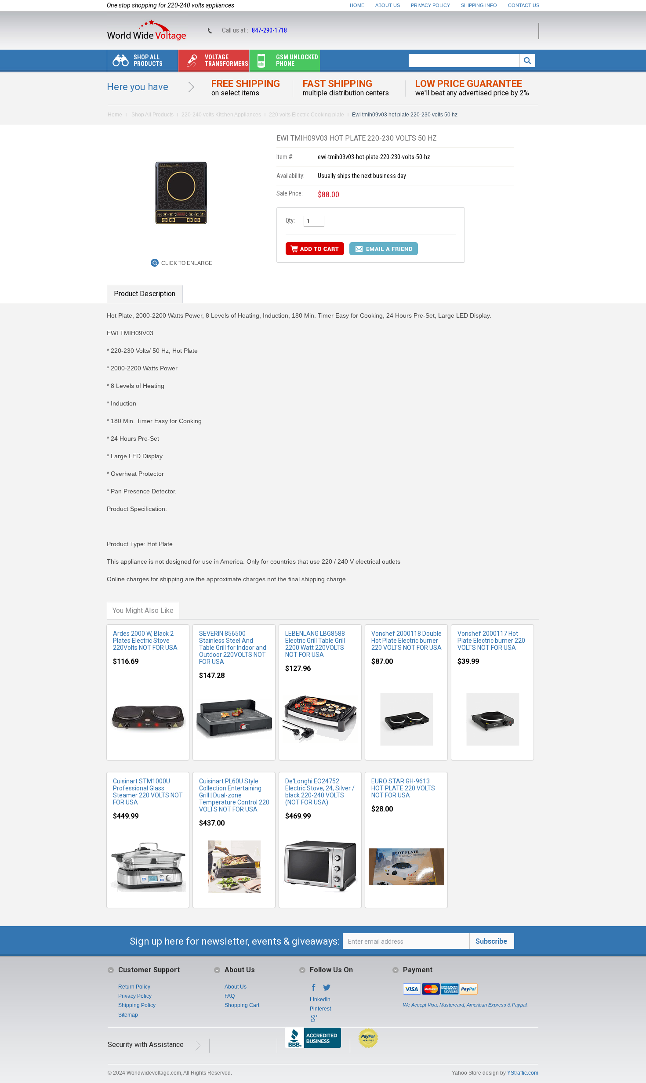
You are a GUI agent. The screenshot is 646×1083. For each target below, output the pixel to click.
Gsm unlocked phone (297, 60)
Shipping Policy (137, 1005)
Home (357, 5)
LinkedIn (320, 999)
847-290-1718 (269, 30)
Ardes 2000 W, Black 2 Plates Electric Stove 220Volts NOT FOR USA (145, 640)
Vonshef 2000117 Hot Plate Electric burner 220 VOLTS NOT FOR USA (491, 640)
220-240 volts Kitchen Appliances (221, 115)
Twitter (327, 989)
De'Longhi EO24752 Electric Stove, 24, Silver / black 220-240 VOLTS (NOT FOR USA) (320, 792)
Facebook (314, 989)
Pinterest (320, 1009)
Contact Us (523, 5)
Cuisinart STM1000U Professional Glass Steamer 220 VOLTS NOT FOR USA (148, 792)
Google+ (314, 1021)
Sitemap (128, 1015)
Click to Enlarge (186, 263)
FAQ (230, 996)
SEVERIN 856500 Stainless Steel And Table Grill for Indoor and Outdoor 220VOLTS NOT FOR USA (232, 647)
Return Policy (134, 987)
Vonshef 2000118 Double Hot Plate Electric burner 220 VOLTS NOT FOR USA (406, 640)
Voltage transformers (226, 60)
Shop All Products (148, 60)
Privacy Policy (430, 5)
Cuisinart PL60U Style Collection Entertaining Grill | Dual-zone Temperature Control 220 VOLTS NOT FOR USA (234, 795)
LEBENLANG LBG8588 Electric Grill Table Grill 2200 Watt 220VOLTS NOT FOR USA (315, 644)
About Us (387, 5)
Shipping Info (479, 5)
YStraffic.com (522, 1073)
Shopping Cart (242, 1005)
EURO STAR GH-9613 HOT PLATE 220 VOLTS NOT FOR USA (403, 788)
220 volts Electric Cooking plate (306, 115)
